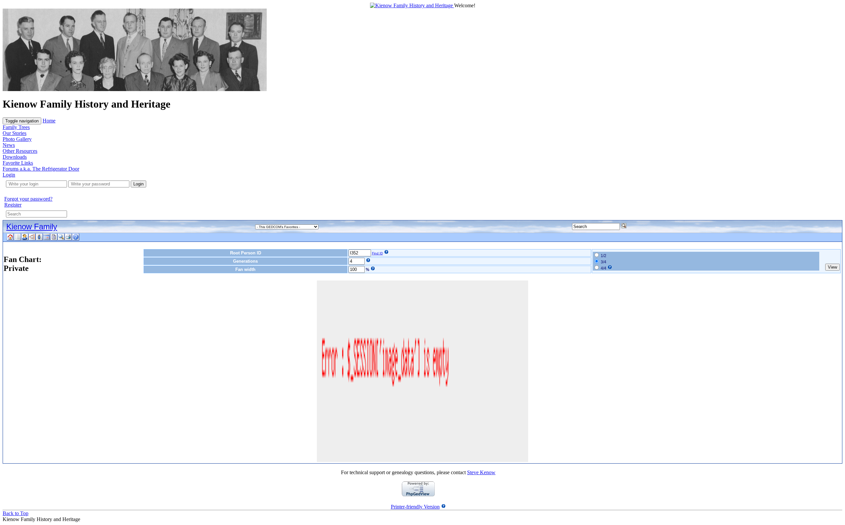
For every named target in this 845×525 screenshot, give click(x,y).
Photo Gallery (17, 139)
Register (12, 205)
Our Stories (14, 133)
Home (49, 120)
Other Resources (20, 151)
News (9, 145)
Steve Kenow (481, 472)
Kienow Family (31, 226)
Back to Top (15, 513)
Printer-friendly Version (415, 506)
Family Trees (16, 127)
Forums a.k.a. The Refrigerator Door (41, 169)
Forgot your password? (28, 199)
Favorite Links (18, 163)
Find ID (377, 253)
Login (9, 175)
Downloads (15, 157)
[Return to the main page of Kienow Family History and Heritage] (412, 5)
